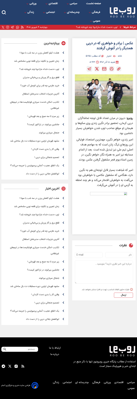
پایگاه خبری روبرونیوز (104, 361)
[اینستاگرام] (7, 27)
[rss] (22, 27)
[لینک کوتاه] (118, 68)
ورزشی (33, 4)
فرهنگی (96, 12)
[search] (3, 12)
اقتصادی (53, 4)
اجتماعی (50, 12)
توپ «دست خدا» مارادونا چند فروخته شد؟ (96, 27)
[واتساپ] (17, 27)
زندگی (31, 12)
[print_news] (111, 69)
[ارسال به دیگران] (104, 69)
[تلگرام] (12, 27)
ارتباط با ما (55, 348)
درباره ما (55, 354)
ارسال (123, 295)
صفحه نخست (93, 4)
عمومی (97, 21)
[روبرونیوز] (122, 12)
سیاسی (74, 4)
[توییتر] (3, 27)
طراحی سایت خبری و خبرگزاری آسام (15, 385)
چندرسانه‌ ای (73, 12)
